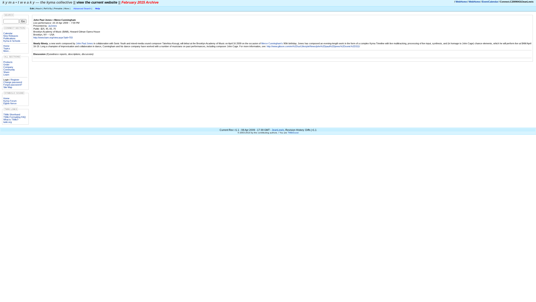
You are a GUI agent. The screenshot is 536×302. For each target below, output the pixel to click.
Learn (6, 74)
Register (15, 79)
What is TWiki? (10, 119)
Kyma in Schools (11, 41)
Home (6, 46)
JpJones (52, 26)
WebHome (461, 1)
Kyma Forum (10, 101)
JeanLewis (278, 130)
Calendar (8, 33)
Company (8, 67)
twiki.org (7, 122)
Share (6, 72)
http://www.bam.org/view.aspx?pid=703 (53, 37)
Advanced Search (82, 8)
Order (6, 64)
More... (6, 51)
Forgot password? (12, 84)
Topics (6, 48)
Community (9, 69)
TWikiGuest (293, 132)
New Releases (10, 36)
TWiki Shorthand (11, 114)
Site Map (7, 87)
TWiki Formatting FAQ (14, 117)
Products (8, 62)
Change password (12, 82)
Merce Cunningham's (272, 43)
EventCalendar (490, 1)
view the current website (96, 2)
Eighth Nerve (10, 103)
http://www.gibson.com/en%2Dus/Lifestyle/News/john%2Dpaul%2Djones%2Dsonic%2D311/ (313, 46)
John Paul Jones (84, 43)
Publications (9, 38)
